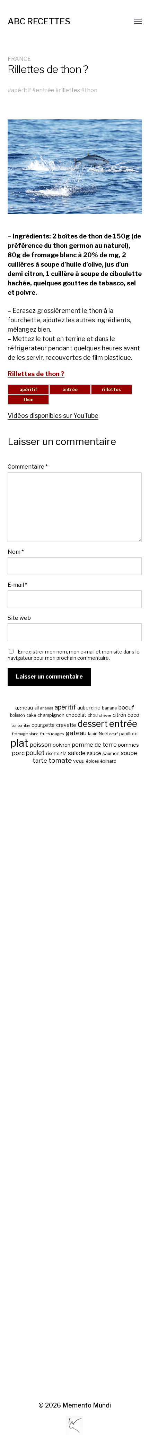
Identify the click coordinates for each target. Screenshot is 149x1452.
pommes (128, 745)
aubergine (88, 708)
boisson (17, 715)
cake (31, 715)
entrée (45, 90)
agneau (24, 707)
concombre (21, 725)
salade (77, 752)
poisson (40, 744)
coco (133, 715)
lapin (92, 733)
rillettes (69, 90)
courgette (43, 725)
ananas (46, 708)
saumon (111, 753)
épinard (108, 761)
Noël (103, 733)
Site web (19, 617)
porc (18, 752)
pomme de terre (94, 744)
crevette (66, 725)
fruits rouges (52, 733)
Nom (16, 551)
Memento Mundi (86, 1405)
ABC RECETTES (39, 21)
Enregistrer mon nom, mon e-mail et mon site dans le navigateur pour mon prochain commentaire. (74, 655)
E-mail (17, 584)
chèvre (105, 715)
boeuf (126, 707)
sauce (94, 753)
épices (92, 761)
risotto (52, 753)
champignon (50, 715)
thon (91, 90)
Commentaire (28, 466)
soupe (129, 753)
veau (79, 761)
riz (64, 753)
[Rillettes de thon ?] (75, 166)
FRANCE (19, 58)
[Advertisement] (75, 1083)
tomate (60, 760)
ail (36, 708)
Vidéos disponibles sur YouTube (53, 415)
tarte (40, 760)
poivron (61, 745)
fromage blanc (25, 733)
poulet (35, 752)
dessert (93, 724)
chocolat (76, 715)
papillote (128, 733)
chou (93, 715)
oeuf (113, 733)
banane (109, 708)
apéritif (21, 90)
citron (119, 715)
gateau (76, 733)
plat (19, 743)
